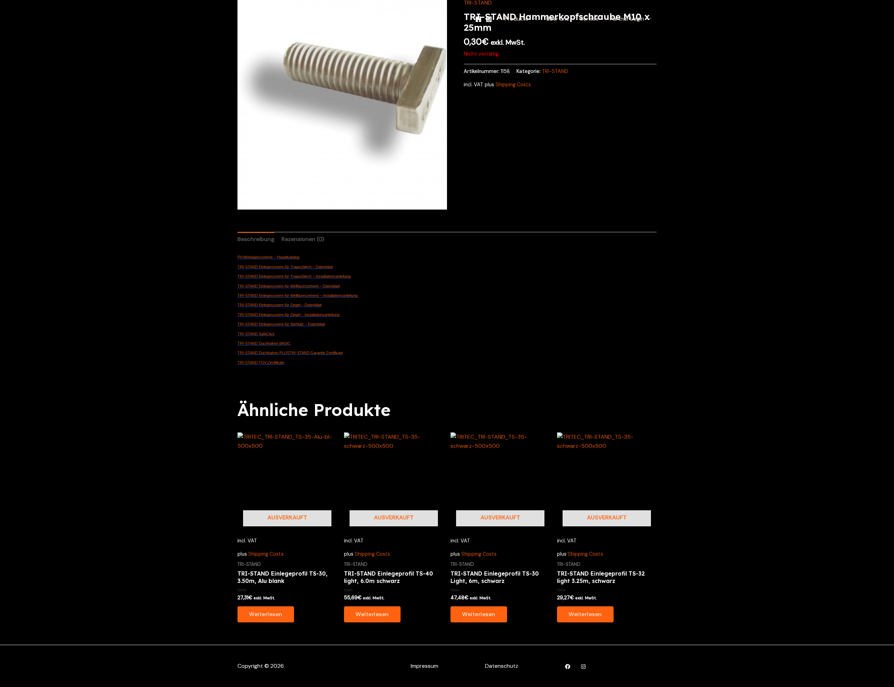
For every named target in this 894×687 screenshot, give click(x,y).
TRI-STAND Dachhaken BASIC (264, 343)
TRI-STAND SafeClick (256, 334)
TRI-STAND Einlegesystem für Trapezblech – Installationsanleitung (294, 276)
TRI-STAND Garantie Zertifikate (316, 353)
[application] (531, 19)
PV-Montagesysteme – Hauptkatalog (268, 257)
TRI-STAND (555, 71)
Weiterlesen (266, 614)
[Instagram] (489, 19)
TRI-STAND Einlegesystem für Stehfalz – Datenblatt (281, 324)
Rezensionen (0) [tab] (302, 239)
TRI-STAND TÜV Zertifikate (260, 362)
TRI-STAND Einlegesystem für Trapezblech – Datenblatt (285, 267)
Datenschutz (501, 666)
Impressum (424, 666)
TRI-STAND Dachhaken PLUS (263, 353)
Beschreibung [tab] (255, 239)
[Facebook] (478, 19)
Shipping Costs (513, 84)
